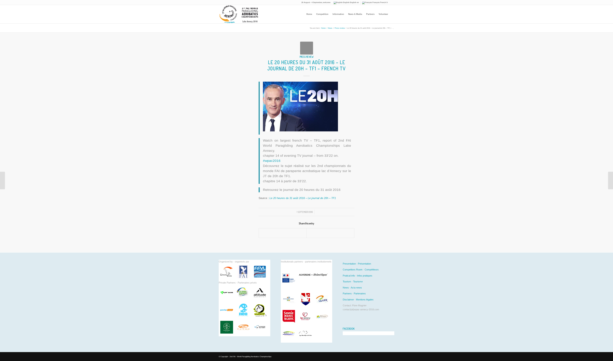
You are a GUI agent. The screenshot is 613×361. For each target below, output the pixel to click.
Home (323, 28)
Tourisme (358, 281)
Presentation (349, 263)
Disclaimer (348, 299)
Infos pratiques (364, 275)
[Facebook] (392, 2)
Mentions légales (365, 299)
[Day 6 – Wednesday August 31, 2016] (610, 180)
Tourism (347, 281)
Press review (340, 28)
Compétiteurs (372, 269)
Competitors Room (353, 269)
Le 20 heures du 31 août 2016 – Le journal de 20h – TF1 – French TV (306, 65)
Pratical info (349, 275)
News (330, 28)
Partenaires (360, 293)
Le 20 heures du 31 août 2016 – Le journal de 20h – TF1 (302, 198)
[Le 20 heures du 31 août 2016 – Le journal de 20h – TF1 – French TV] (306, 48)
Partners (347, 293)
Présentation (364, 263)
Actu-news (356, 287)
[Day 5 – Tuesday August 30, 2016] (2, 180)
